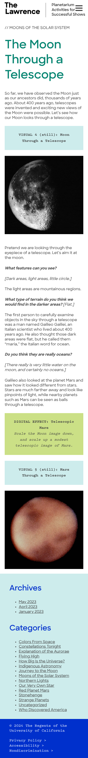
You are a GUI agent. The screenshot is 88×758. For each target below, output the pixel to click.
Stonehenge (30, 695)
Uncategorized (33, 705)
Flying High (29, 656)
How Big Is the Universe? (42, 661)
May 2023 (27, 602)
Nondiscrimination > (31, 751)
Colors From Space (37, 642)
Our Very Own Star (36, 686)
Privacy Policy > (27, 740)
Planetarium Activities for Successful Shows (68, 10)
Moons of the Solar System (39, 28)
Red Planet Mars (34, 691)
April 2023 (28, 607)
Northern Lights (34, 681)
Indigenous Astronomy (40, 666)
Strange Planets (34, 700)
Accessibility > (26, 745)
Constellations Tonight (40, 647)
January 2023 (31, 612)
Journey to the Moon (38, 671)
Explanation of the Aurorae (44, 652)
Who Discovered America (43, 710)
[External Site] (22, 13)
